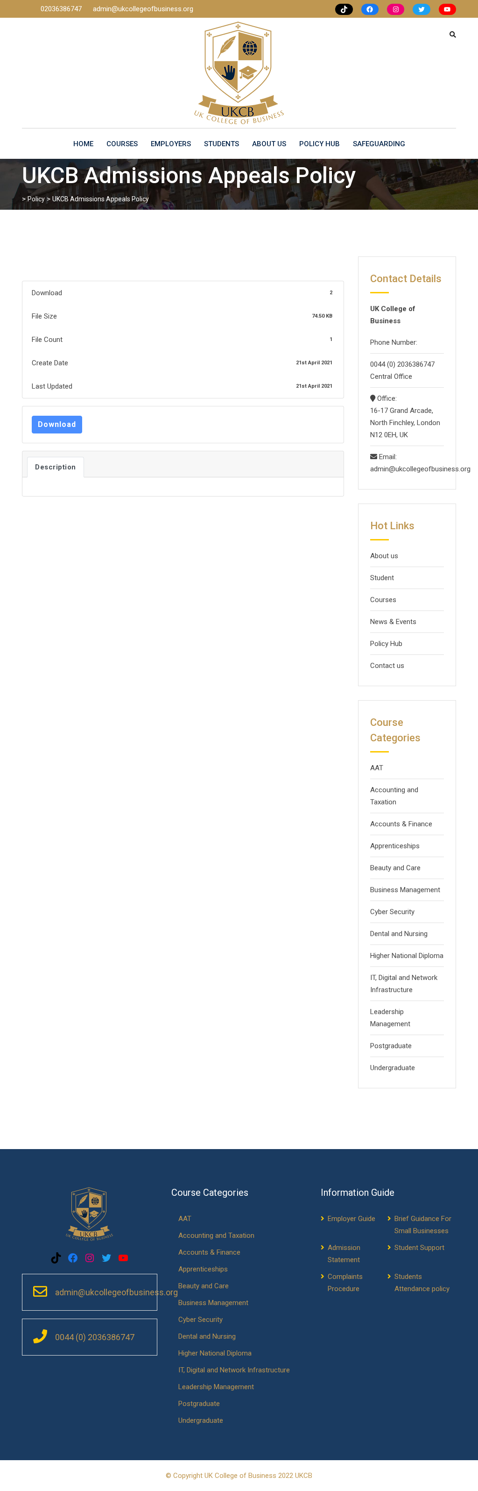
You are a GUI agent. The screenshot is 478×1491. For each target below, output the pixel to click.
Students (221, 144)
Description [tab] (55, 467)
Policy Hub (319, 144)
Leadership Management (390, 1018)
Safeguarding (379, 144)
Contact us (387, 665)
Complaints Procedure (345, 1282)
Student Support (419, 1247)
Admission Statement (344, 1253)
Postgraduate (391, 1046)
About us (269, 144)
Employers (171, 144)
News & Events (393, 622)
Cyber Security (392, 912)
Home (83, 144)
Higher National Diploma (406, 955)
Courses (122, 144)
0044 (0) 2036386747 (402, 364)
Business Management (405, 890)
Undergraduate (392, 1068)
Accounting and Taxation (394, 796)
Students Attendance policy (422, 1282)
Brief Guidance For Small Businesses (422, 1224)
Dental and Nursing (399, 934)
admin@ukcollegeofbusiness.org (143, 9)
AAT (376, 768)
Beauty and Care (395, 868)
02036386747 (62, 9)
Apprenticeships (395, 846)
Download (57, 424)
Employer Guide (351, 1218)
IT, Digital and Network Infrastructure (403, 983)
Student (382, 578)
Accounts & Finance (401, 824)
